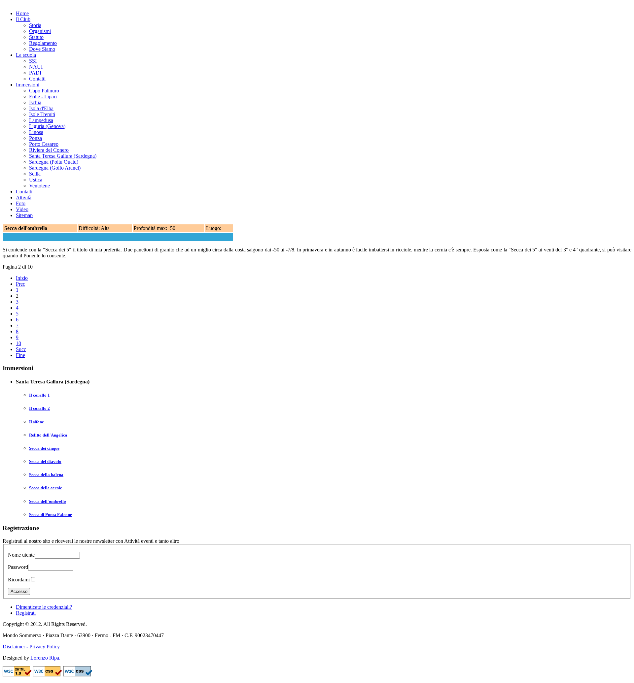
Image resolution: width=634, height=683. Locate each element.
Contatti (37, 78)
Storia (35, 25)
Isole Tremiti (42, 114)
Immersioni (27, 84)
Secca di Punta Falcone (50, 514)
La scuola (26, 55)
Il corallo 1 (39, 395)
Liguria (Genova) (47, 126)
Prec (20, 284)
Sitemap (24, 215)
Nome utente (21, 555)
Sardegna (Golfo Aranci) (55, 168)
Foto (20, 203)
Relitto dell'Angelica (48, 435)
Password (18, 567)
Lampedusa (41, 120)
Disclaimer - (15, 646)
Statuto (36, 37)
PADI (35, 73)
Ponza (35, 138)
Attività (23, 197)
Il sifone (36, 421)
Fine (20, 355)
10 (18, 343)
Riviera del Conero (49, 150)
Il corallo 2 (39, 408)
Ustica (35, 179)
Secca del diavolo (45, 461)
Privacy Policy (44, 646)
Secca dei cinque (44, 448)
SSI (33, 61)
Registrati (26, 613)
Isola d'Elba (41, 108)
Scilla (35, 174)
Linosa (36, 132)
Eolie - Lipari (43, 96)
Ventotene (39, 185)
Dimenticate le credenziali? (44, 607)
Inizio (22, 278)
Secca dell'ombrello (47, 501)
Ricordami (19, 579)
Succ (21, 349)
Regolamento (43, 43)
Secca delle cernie (45, 487)
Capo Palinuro (44, 90)
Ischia (35, 102)
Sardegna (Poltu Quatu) (53, 162)
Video (22, 209)
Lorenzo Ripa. (45, 658)
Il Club (23, 19)
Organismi (40, 31)
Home (22, 13)
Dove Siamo (42, 49)
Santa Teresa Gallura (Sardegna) (62, 156)
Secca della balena (46, 474)
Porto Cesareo (43, 144)
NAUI (36, 67)
